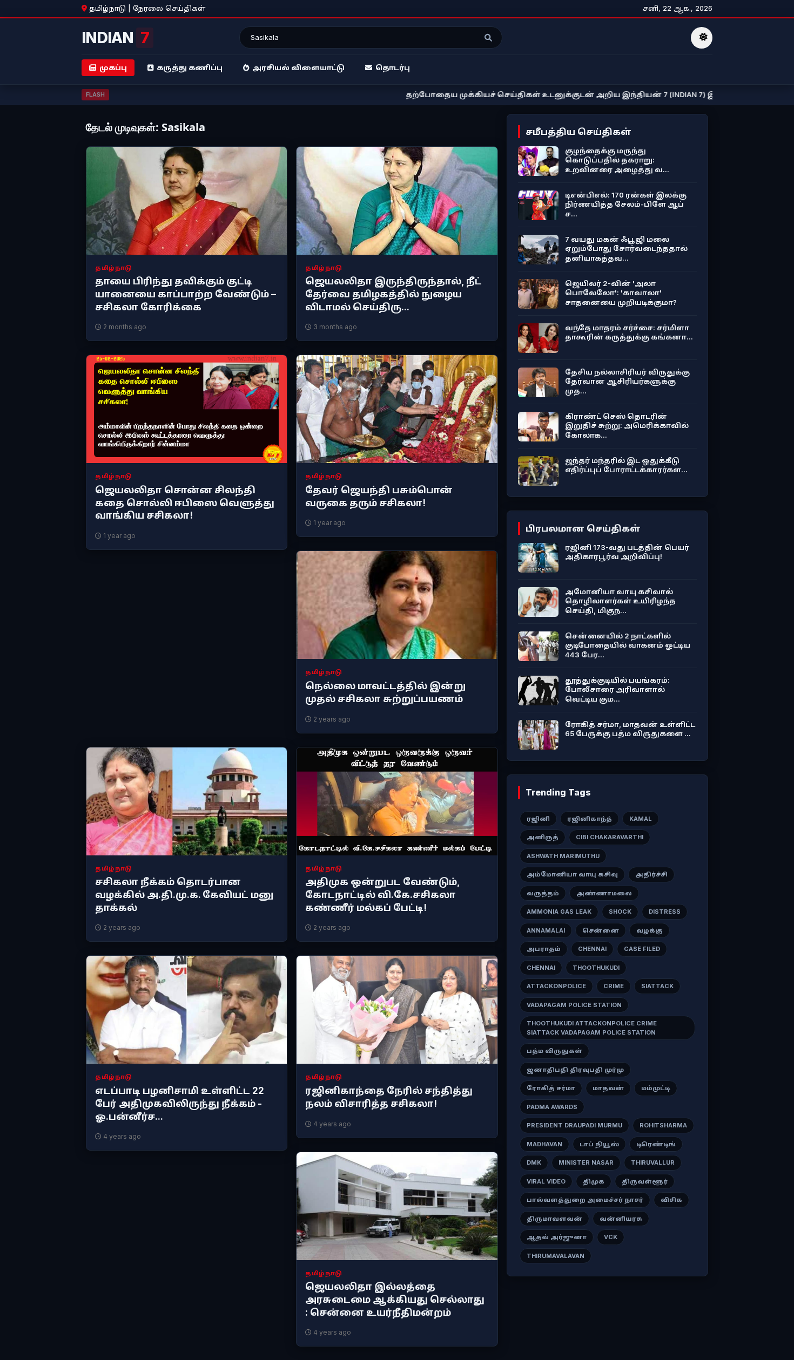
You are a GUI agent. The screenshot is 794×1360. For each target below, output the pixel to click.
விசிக (671, 1199)
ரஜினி (538, 818)
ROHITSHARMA (663, 1125)
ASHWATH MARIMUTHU (563, 856)
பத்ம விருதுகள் (554, 1051)
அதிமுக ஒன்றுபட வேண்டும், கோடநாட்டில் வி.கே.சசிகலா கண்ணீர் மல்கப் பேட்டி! (382, 894)
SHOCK (620, 911)
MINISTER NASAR (586, 1162)
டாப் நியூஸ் (599, 1144)
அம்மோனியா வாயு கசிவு (572, 874)
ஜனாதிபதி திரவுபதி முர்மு (575, 1069)
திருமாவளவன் (554, 1218)
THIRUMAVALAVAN (555, 1256)
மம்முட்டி (655, 1088)
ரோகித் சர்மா (551, 1088)
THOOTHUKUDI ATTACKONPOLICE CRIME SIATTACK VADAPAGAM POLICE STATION (592, 1027)
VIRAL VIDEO (546, 1181)
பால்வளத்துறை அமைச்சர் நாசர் (585, 1199)
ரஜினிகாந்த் (589, 818)
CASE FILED (642, 949)
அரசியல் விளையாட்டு (298, 67)
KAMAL (640, 818)
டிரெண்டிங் (656, 1144)
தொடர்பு (392, 67)
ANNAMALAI (546, 930)
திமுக (593, 1181)
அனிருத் (543, 837)
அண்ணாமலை (604, 893)
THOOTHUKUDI (596, 967)
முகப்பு (113, 67)
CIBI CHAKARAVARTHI (609, 837)
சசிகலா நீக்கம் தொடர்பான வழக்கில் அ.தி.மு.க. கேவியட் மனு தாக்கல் (184, 894)
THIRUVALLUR (653, 1162)
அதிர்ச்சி (651, 874)
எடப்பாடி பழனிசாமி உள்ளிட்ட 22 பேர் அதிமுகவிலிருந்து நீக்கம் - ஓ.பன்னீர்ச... (179, 1103)
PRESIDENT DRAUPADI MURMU (574, 1125)
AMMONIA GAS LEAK (559, 911)
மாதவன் (608, 1088)
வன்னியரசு (621, 1218)
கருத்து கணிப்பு (190, 67)
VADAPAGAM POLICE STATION (574, 1005)
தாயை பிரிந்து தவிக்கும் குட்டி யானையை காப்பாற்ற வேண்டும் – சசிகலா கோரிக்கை (185, 294)
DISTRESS (665, 911)
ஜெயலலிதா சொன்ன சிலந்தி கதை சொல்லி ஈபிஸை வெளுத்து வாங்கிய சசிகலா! (184, 503)
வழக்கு (649, 930)
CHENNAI (592, 949)
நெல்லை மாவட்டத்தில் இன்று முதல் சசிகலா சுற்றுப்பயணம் (385, 692)
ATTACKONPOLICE (556, 986)
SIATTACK (657, 986)
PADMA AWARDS (552, 1107)
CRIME (613, 986)
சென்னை (600, 930)
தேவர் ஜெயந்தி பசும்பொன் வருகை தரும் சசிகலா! (379, 496)
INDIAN (115, 38)
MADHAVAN (544, 1144)
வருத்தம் (543, 893)
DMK (534, 1162)
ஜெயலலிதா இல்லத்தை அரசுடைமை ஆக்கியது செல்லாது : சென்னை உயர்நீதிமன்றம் (395, 1299)
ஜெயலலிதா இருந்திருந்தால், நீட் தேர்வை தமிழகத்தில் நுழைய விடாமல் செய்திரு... (393, 294)
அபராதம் (544, 949)
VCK (610, 1237)
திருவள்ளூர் (645, 1181)
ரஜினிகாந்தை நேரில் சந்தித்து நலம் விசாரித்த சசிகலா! (389, 1097)
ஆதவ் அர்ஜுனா (557, 1237)
